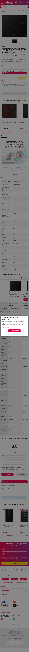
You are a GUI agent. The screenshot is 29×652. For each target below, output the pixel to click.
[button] (14, 334)
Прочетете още (5, 327)
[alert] (14, 326)
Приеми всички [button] (14, 330)
